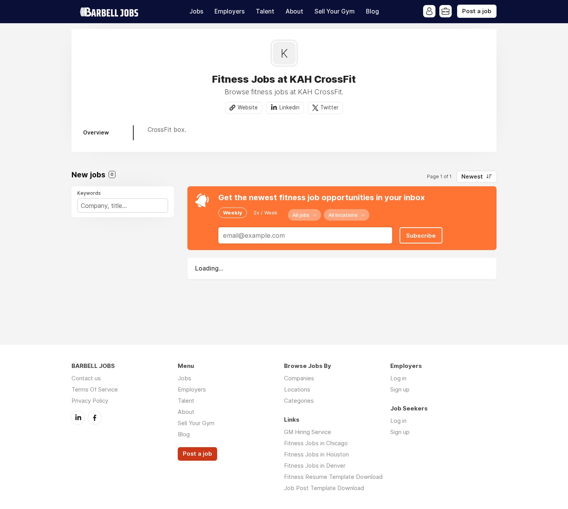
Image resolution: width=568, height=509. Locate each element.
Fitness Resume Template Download (333, 476)
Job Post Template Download (324, 488)
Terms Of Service (94, 389)
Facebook (94, 417)
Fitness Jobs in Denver (314, 465)
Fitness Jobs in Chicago (316, 443)
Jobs (196, 11)
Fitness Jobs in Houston (316, 454)
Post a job (476, 11)
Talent (265, 11)
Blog (372, 11)
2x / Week (265, 212)
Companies (299, 378)
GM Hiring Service (307, 432)
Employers (229, 11)
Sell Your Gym (335, 11)
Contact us (86, 378)
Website (248, 107)
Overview (96, 132)
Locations (297, 389)
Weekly (232, 212)
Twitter (329, 107)
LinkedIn (78, 417)
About (294, 11)
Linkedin (289, 107)
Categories (299, 400)
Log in (398, 378)
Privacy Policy (89, 400)
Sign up (400, 389)
